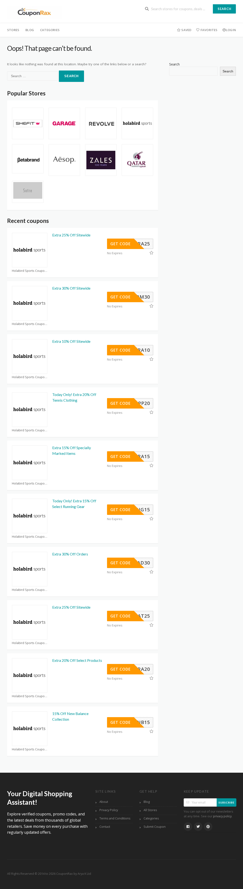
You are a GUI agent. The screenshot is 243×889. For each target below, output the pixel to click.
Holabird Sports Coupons (29, 271)
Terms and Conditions (114, 818)
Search (224, 9)
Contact (104, 827)
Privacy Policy (108, 810)
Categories (50, 30)
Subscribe (226, 802)
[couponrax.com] (34, 12)
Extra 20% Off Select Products (77, 660)
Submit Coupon (155, 827)
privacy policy (222, 816)
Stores (13, 30)
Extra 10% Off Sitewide (71, 341)
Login (231, 30)
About (103, 802)
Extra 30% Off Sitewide (71, 288)
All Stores (150, 810)
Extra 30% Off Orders (70, 554)
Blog (29, 30)
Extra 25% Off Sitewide (71, 235)
